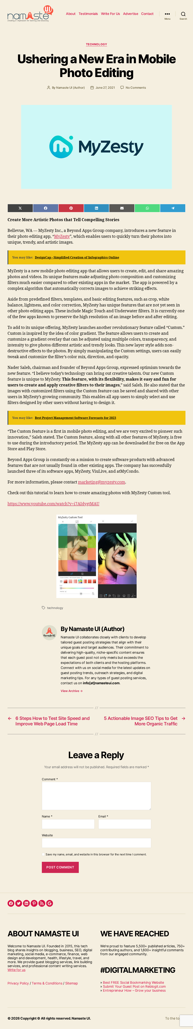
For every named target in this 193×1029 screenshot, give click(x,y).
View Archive (72, 691)
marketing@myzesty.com (101, 482)
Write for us (16, 970)
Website (47, 835)
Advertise (130, 14)
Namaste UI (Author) (70, 87)
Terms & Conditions (47, 983)
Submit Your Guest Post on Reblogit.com (134, 986)
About (71, 14)
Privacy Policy (18, 983)
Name (47, 816)
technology (55, 608)
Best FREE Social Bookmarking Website (133, 982)
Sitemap (71, 983)
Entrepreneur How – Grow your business (134, 990)
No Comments (136, 87)
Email (103, 816)
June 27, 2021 (105, 87)
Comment (50, 779)
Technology (96, 44)
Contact (147, 14)
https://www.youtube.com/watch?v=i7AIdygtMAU (53, 503)
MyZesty (62, 236)
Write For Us (110, 14)
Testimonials (88, 14)
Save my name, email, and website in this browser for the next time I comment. (96, 854)
